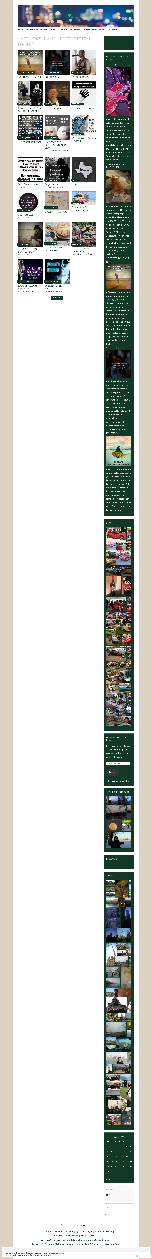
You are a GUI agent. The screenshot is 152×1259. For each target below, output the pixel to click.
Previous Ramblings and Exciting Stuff (101, 29)
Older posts (57, 297)
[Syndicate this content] (61, 1225)
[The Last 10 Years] (118, 115)
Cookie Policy (47, 1255)
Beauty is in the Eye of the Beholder (30, 110)
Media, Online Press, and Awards (65, 29)
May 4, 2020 (50, 104)
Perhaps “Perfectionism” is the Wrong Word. (53, 1244)
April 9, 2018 (24, 244)
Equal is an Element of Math (55, 186)
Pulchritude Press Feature (77, 1225)
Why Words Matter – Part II (84, 140)
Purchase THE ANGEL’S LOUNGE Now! (53, 288)
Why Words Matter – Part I (30, 186)
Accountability (55, 108)
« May (108, 1179)
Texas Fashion (71, 1235)
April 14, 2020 (24, 138)
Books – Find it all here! (37, 29)
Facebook (111, 859)
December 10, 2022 (53, 72)
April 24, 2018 (24, 210)
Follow (112, 772)
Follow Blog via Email (116, 738)
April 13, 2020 (51, 138)
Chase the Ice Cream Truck (80, 209)
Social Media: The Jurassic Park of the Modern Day (83, 251)
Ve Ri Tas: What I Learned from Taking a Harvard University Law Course (75, 1240)
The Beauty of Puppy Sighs (68, 1231)
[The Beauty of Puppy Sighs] (118, 202)
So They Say (52, 77)
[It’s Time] (118, 465)
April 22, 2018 (51, 207)
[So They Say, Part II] (118, 288)
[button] (116, 535)
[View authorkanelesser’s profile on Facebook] (107, 1195)
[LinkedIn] (112, 1195)
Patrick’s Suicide (82, 77)
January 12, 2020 (52, 180)
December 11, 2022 (26, 72)
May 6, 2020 (23, 104)
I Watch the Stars (56, 211)
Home (20, 29)
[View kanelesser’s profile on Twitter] (110, 1195)
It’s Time (112, 433)
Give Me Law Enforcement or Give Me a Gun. (98, 1244)
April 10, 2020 (77, 134)
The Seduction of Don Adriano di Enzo (29, 252)
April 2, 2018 (50, 243)
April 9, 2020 (24, 180)
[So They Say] (118, 377)
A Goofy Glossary (83, 108)
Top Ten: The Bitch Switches (27, 216)
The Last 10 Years (118, 65)
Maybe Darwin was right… (54, 249)
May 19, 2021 (77, 72)
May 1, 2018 (76, 180)
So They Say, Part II (29, 77)
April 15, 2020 (77, 104)
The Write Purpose (29, 142)
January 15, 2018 (52, 281)
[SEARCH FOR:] (119, 1214)
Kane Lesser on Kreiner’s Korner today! (27, 288)
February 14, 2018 (26, 281)
